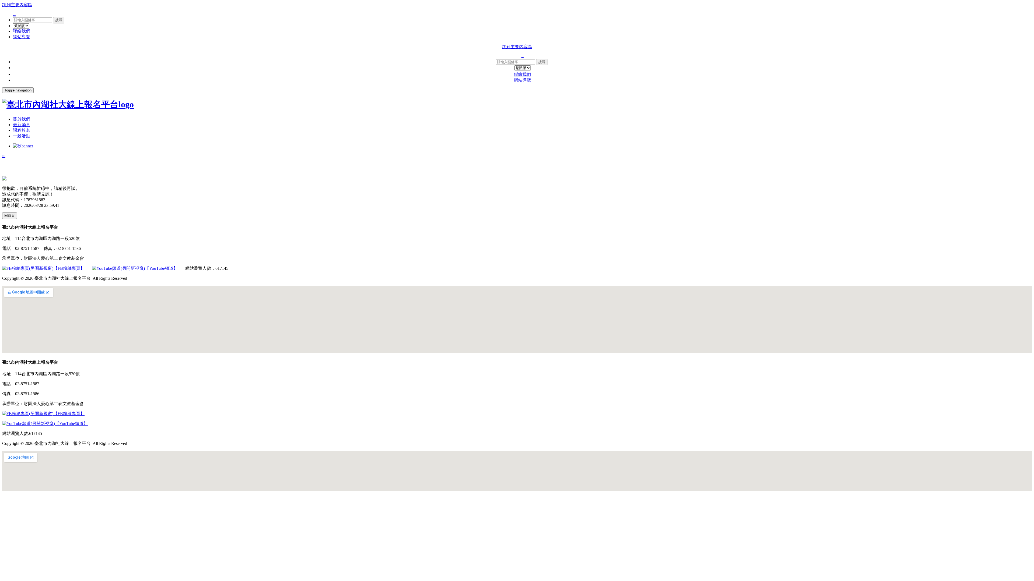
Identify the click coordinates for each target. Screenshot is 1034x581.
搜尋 (58, 20)
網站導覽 (21, 36)
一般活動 (21, 136)
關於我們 (21, 119)
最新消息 (21, 124)
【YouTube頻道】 (161, 268)
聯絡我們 (21, 31)
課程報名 (21, 130)
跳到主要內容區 (17, 4)
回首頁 (9, 216)
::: (14, 14)
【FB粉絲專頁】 (69, 268)
